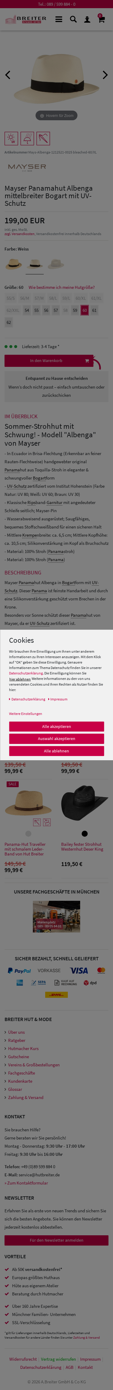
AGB (70, 1367)
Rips (31, 502)
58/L (53, 298)
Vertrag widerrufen (58, 1359)
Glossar (15, 1089)
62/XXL (13, 310)
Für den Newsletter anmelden (56, 1240)
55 (36, 310)
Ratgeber (16, 1040)
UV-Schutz (17, 486)
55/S (11, 298)
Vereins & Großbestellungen (34, 1065)
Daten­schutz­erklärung (40, 1367)
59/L (66, 298)
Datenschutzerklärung (26, 673)
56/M (24, 298)
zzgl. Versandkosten (20, 233)
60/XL (81, 298)
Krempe (29, 535)
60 (85, 310)
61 (94, 310)
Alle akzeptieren (56, 726)
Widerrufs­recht (23, 1359)
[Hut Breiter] (26, 19)
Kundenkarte (20, 1081)
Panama (12, 470)
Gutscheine (18, 1056)
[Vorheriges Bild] (7, 74)
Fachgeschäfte (21, 1073)
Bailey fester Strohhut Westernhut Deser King (82, 847)
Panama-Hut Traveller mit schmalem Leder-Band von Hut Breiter (25, 849)
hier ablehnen (20, 679)
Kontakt (85, 1367)
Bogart (39, 478)
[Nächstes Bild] (105, 74)
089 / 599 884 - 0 (61, 4)
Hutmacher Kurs (23, 1048)
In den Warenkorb (46, 360)
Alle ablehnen (56, 750)
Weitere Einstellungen (25, 713)
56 (46, 310)
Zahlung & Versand (25, 1097)
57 (56, 310)
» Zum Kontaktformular (26, 1183)
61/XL (96, 298)
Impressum (90, 1359)
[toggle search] (73, 18)
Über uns (16, 1032)
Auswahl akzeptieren (56, 738)
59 (75, 310)
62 (9, 322)
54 (27, 310)
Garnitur (54, 502)
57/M (39, 298)
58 (65, 310)
